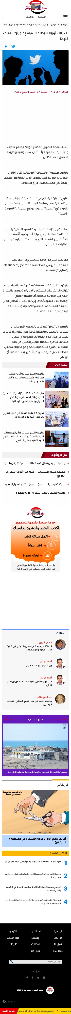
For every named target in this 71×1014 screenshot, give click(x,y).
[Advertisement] (32, 120)
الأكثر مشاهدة (58, 853)
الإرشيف (35, 937)
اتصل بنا (58, 944)
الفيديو (13, 931)
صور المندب (13, 937)
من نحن (58, 937)
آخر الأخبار (29, 16)
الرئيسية (42, 16)
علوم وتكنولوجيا (50, 24)
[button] (62, 719)
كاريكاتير (62, 785)
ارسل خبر (35, 950)
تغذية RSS (58, 950)
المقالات (61, 633)
